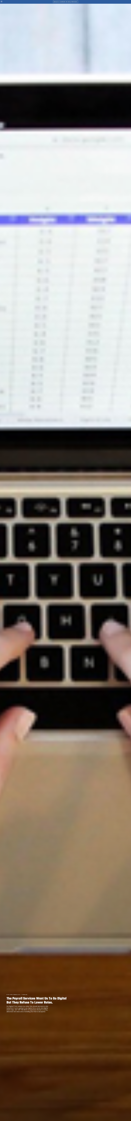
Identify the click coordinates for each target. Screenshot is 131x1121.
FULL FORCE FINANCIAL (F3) (14, 994)
